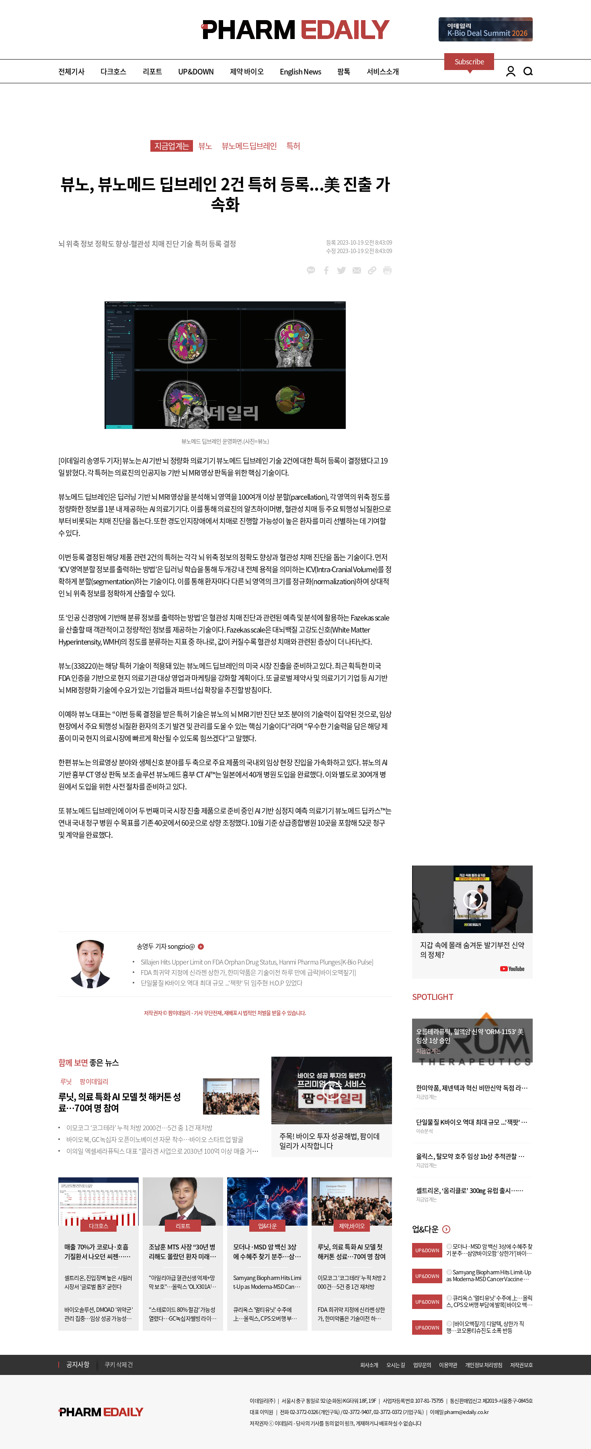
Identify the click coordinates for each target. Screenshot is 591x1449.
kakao (311, 270)
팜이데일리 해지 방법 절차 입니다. (144, 1364)
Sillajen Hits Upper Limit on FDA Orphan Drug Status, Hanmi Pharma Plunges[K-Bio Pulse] (257, 962)
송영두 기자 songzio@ (166, 946)
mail (356, 270)
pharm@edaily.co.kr (466, 1412)
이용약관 (448, 1365)
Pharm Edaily (101, 1412)
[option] (168, 1364)
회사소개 (369, 1365)
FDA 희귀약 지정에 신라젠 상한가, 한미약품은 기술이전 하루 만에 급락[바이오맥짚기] (248, 972)
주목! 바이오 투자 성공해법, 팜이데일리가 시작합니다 (329, 1141)
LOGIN (508, 71)
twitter (341, 270)
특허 (293, 146)
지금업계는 (171, 146)
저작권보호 (521, 1365)
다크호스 (114, 71)
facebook (326, 270)
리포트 (152, 71)
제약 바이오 (247, 71)
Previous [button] (107, 1359)
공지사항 (77, 1364)
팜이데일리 (94, 1081)
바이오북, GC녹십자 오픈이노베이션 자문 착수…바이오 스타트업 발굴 (154, 1139)
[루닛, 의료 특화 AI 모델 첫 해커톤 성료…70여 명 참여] (231, 1095)
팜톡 (343, 71)
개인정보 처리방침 (483, 1365)
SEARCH (528, 71)
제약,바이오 (352, 1226)
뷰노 (205, 146)
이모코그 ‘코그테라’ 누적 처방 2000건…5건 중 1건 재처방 (139, 1127)
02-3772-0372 (387, 1412)
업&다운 (267, 1226)
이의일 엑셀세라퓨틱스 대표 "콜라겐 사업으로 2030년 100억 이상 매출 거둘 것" (166, 1151)
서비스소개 (383, 71)
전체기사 (71, 71)
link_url (372, 270)
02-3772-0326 (304, 1412)
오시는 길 (395, 1365)
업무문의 (422, 1365)
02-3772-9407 (357, 1412)
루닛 (66, 1081)
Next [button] (107, 1369)
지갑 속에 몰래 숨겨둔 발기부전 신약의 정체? (472, 950)
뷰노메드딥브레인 (249, 146)
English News (300, 71)
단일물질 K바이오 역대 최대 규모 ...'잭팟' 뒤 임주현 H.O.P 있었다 (221, 982)
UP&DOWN (195, 71)
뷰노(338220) (78, 665)
